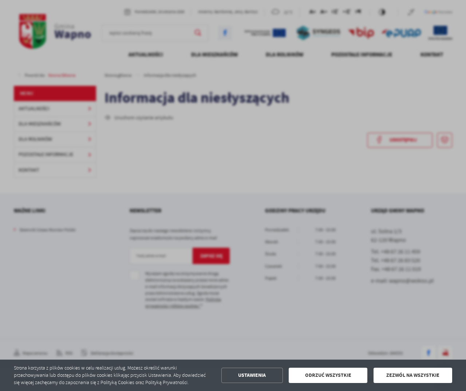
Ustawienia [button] (252, 375)
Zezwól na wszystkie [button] (412, 375)
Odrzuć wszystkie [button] (328, 375)
